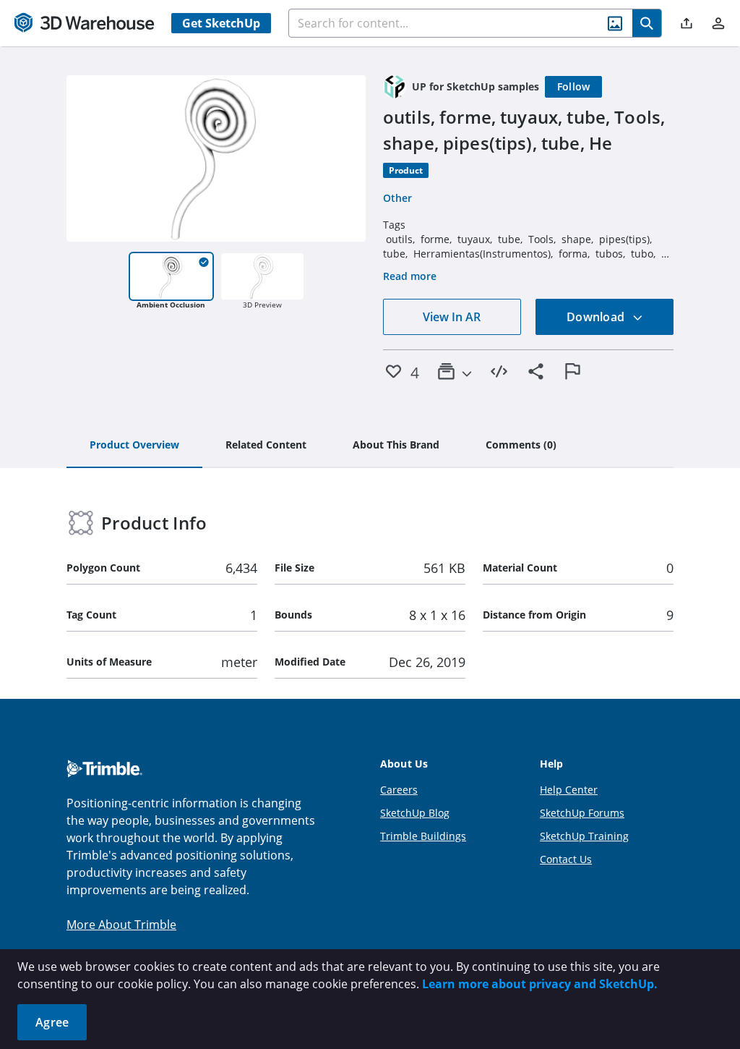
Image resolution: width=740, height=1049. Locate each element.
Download (597, 317)
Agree (52, 1022)
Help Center (569, 790)
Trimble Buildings (423, 836)
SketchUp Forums (582, 813)
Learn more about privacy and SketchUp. (540, 984)
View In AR (452, 317)
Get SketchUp (221, 23)
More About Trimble (121, 925)
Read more (409, 276)
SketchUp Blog (414, 813)
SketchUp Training (584, 836)
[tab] (134, 445)
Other (397, 198)
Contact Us (566, 859)
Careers (399, 790)
